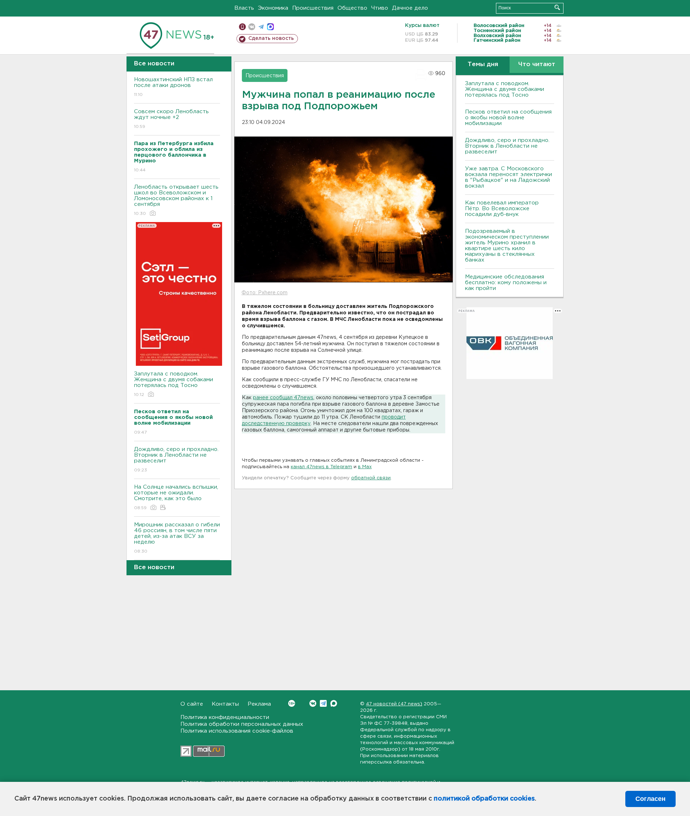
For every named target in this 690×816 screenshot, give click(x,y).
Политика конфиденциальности (224, 717)
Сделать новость (271, 38)
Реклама (259, 704)
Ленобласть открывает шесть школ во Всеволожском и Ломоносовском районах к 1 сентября (176, 200)
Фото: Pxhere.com (265, 293)
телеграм (261, 26)
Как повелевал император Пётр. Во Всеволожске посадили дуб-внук (502, 208)
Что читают (536, 64)
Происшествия (313, 8)
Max (333, 703)
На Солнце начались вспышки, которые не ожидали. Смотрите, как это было (176, 497)
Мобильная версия (242, 26)
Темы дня (483, 64)
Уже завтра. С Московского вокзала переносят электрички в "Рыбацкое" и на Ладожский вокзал (508, 177)
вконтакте (251, 26)
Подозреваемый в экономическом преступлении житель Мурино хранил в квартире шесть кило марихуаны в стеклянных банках (507, 245)
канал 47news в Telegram (321, 467)
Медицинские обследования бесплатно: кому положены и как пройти (506, 283)
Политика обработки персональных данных (241, 724)
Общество (352, 8)
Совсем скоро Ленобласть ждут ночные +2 (171, 119)
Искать (557, 7)
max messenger (270, 26)
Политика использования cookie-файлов (236, 731)
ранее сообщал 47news (283, 398)
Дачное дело (410, 8)
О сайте (191, 704)
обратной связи (371, 478)
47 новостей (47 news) (394, 704)
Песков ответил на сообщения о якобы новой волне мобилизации (508, 118)
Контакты (225, 704)
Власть (244, 8)
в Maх (365, 467)
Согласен (650, 798)
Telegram (323, 703)
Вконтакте (312, 703)
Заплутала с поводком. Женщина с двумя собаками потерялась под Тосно (173, 384)
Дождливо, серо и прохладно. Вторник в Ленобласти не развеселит (176, 459)
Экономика (273, 8)
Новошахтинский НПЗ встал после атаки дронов (173, 87)
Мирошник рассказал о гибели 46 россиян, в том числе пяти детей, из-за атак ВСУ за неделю (177, 537)
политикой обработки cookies (484, 799)
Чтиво (379, 8)
